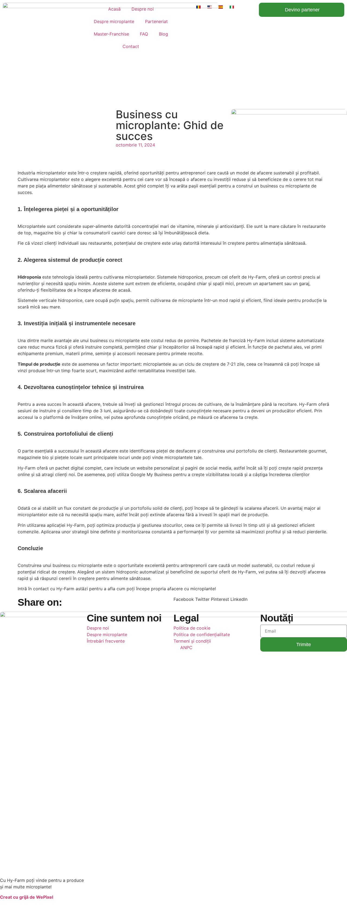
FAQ (144, 34)
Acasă (114, 9)
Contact (131, 46)
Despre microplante (114, 21)
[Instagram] (195, 900)
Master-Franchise (111, 34)
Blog (163, 34)
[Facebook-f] (180, 900)
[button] (184, 599)
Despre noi (142, 9)
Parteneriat (156, 21)
